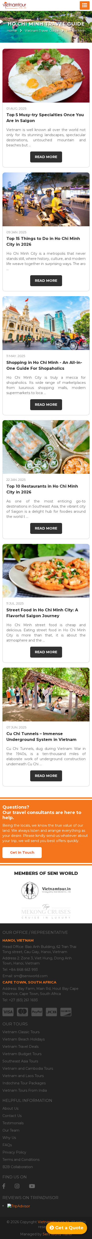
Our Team (10, 1130)
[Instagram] (17, 1186)
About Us (10, 1108)
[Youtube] (32, 1186)
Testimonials (13, 1123)
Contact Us (12, 1116)
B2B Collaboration (17, 1167)
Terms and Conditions (20, 1159)
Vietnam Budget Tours (21, 1054)
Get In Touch (22, 852)
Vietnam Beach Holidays (23, 1039)
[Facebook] (3, 1186)
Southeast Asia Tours (20, 1061)
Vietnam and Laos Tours (23, 1076)
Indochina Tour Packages (24, 1083)
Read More (46, 157)
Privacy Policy (14, 1152)
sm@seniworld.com (31, 976)
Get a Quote (68, 1227)
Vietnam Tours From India (24, 1090)
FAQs (7, 1145)
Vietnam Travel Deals (20, 1046)
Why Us (9, 1137)
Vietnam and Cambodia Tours (27, 1068)
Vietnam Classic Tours (20, 1032)
